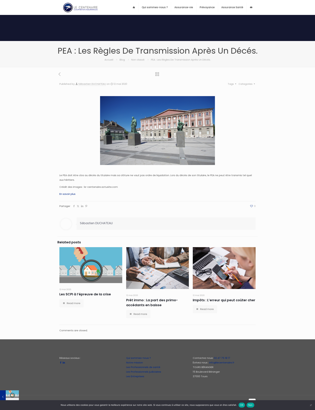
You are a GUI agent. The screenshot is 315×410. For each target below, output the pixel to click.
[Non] (311, 405)
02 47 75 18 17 (222, 358)
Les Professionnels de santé (143, 367)
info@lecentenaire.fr (221, 362)
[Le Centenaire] (80, 7)
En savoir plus (67, 194)
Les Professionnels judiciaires (143, 371)
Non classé (138, 59)
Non (250, 405)
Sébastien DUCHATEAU (92, 84)
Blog (122, 59)
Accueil (109, 59)
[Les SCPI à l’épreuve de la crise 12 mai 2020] (9, 396)
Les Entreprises (135, 376)
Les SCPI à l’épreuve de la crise (85, 294)
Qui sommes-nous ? (138, 358)
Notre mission (134, 362)
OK (241, 405)
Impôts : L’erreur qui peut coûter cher (224, 300)
